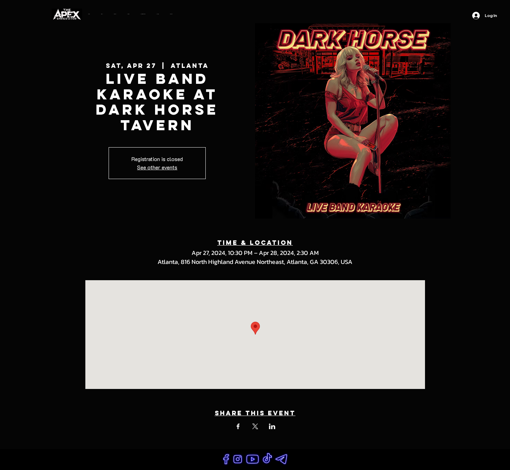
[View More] (226, 459)
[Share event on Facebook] (238, 426)
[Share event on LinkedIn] (272, 426)
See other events (157, 167)
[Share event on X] (255, 426)
